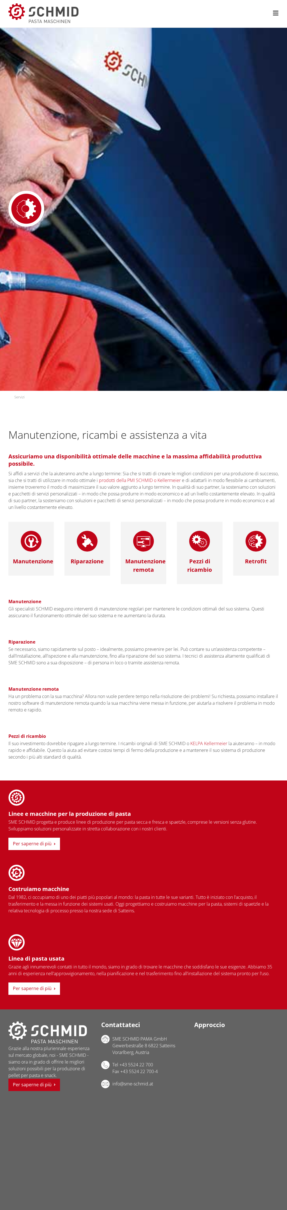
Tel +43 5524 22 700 (132, 1065)
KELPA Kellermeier (208, 743)
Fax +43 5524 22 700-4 (135, 1071)
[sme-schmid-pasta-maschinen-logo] (43, 6)
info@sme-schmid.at (132, 1084)
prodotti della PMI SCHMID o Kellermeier (140, 480)
